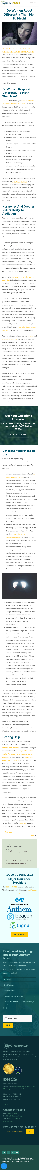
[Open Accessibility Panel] (4, 1166)
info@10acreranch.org (14, 1116)
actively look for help (10, 748)
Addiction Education (20, 861)
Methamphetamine (19, 863)
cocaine (30, 336)
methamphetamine (19, 181)
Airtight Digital (23, 1161)
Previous (8, 832)
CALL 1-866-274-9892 (18, 435)
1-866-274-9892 (13, 1113)
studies (15, 246)
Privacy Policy (28, 1160)
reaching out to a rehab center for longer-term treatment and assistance (17, 754)
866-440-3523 (11, 887)
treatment (22, 823)
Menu (34, 2)
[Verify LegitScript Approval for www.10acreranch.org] (18, 1074)
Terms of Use (17, 1160)
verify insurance (19, 934)
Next (32, 835)
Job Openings (8, 1105)
